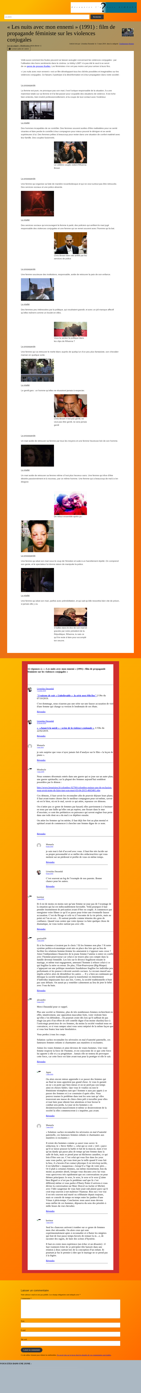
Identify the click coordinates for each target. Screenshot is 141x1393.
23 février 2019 (41, 723)
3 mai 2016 (40, 747)
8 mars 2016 (49, 846)
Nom (22, 1321)
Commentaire (26, 1298)
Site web (24, 1339)
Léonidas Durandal (45, 688)
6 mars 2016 (40, 1002)
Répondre (41, 711)
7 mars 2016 (40, 772)
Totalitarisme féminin (126, 44)
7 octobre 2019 (41, 691)
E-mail (23, 1330)
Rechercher (97, 17)
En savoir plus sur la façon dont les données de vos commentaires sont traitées (84, 1355)
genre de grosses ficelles (38, 66)
